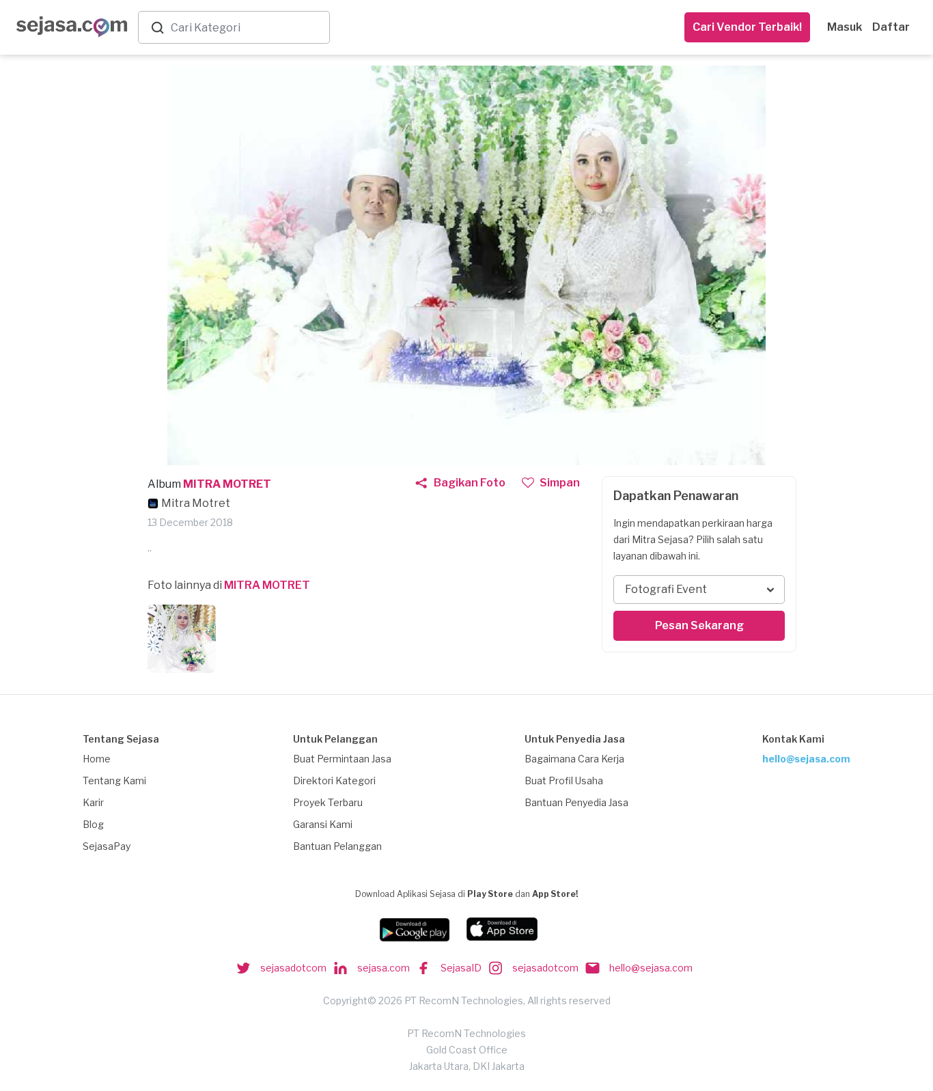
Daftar (891, 26)
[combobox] (247, 27)
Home (97, 758)
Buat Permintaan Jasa (342, 758)
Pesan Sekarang (699, 625)
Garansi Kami (322, 824)
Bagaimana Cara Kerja (574, 758)
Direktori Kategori (334, 780)
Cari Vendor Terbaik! (747, 26)
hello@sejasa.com (806, 758)
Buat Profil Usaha (564, 780)
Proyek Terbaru (328, 802)
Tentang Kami (114, 780)
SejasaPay (106, 846)
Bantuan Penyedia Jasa (576, 802)
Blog (93, 824)
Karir (93, 802)
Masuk (844, 26)
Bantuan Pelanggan (337, 846)
